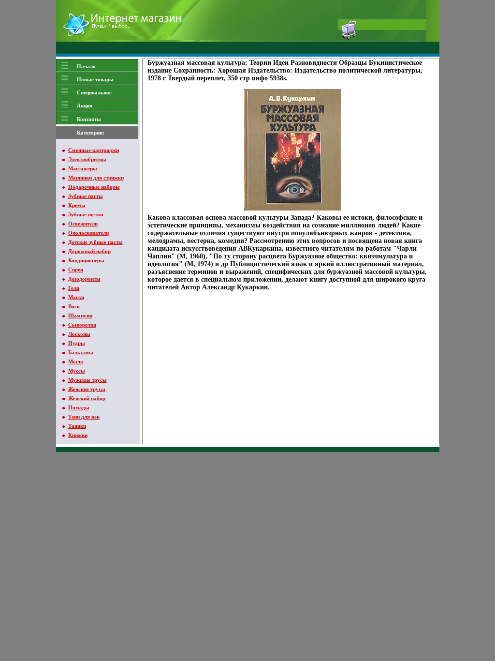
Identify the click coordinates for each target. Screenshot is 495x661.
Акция (84, 105)
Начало (86, 66)
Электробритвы (87, 159)
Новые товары (95, 79)
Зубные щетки (85, 214)
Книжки (77, 435)
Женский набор (86, 398)
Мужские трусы (87, 380)
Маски (76, 297)
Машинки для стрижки (96, 177)
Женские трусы (86, 389)
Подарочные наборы (94, 187)
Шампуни (80, 315)
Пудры (76, 343)
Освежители (83, 223)
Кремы (77, 205)
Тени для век (84, 417)
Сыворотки (82, 325)
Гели (73, 288)
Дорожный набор (89, 251)
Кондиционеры (86, 260)
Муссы (76, 371)
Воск (74, 306)
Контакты (89, 119)
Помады (78, 407)
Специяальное (94, 92)
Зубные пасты (85, 196)
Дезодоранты (84, 279)
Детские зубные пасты (95, 242)
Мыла (75, 361)
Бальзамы (80, 352)
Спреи (75, 269)
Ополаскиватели (88, 233)
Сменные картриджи (93, 150)
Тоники (77, 426)
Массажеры (82, 168)
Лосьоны (79, 334)
